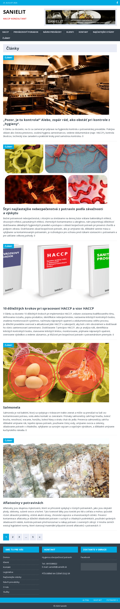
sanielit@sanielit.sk (58, 567)
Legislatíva (8, 572)
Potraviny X (112, 600)
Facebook (85, 557)
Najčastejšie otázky (103, 32)
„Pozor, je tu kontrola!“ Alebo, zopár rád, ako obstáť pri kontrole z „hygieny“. (56, 122)
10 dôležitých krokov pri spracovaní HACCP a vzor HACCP (48, 308)
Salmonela (11, 407)
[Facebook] (117, 2)
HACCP (5, 32)
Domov (6, 557)
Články (6, 38)
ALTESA (86, 600)
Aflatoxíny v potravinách (23, 503)
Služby (6, 591)
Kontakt (83, 32)
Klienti (70, 32)
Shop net (97, 600)
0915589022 (51, 563)
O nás (6, 587)
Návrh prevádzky (52, 32)
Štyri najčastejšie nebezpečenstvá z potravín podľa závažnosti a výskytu (53, 211)
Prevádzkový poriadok (26, 32)
